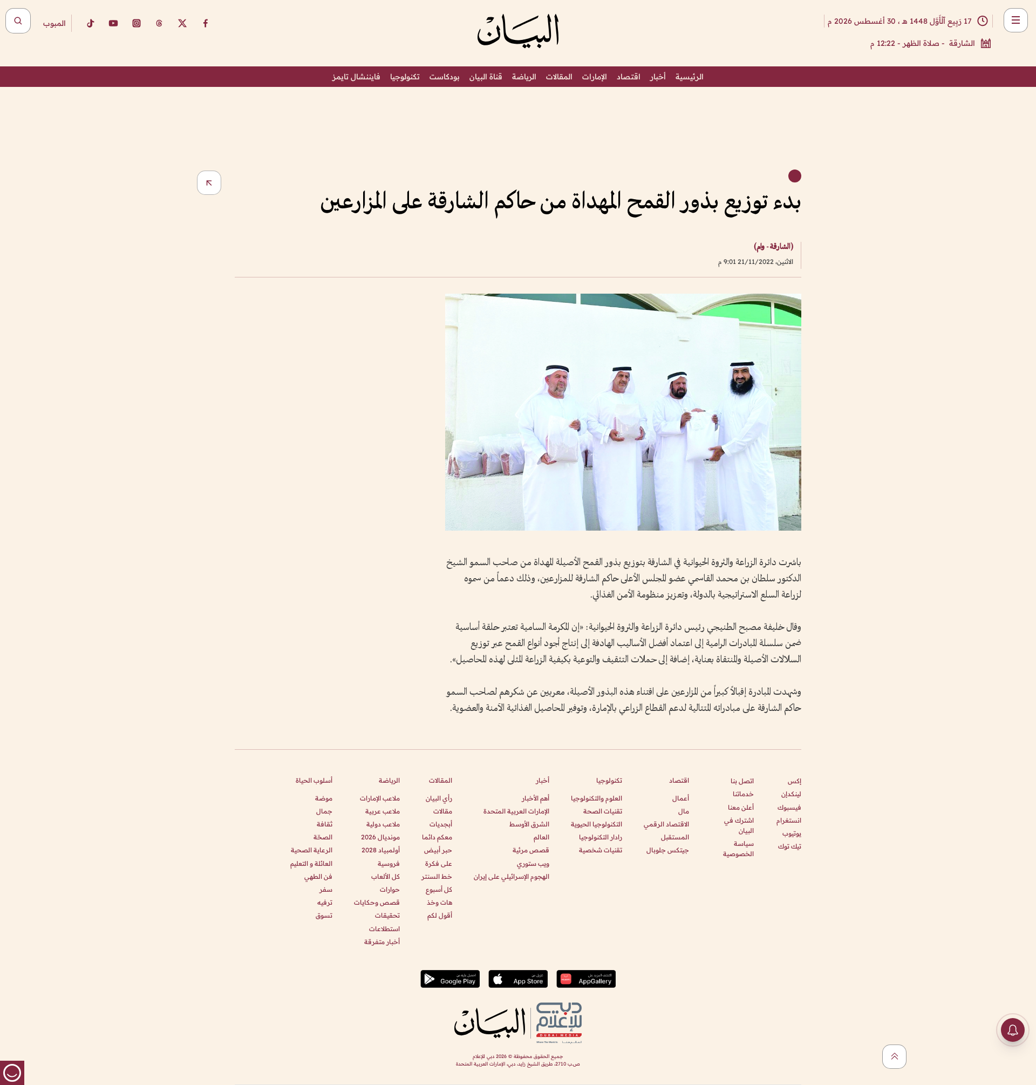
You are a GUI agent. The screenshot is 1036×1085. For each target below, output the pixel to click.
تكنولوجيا (405, 77)
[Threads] (159, 23)
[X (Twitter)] (182, 23)
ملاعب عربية (382, 811)
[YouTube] (113, 23)
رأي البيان (439, 798)
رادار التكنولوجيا (600, 837)
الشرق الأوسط (529, 824)
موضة (323, 798)
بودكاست (445, 77)
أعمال (680, 798)
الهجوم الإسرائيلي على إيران (511, 876)
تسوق (324, 915)
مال (683, 811)
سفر (325, 889)
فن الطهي (318, 876)
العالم (541, 837)
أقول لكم (439, 915)
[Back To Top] (894, 1057)
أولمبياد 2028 (381, 850)
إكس (794, 781)
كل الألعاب (385, 876)
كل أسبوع (439, 889)
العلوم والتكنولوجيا (596, 798)
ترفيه (324, 902)
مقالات (442, 811)
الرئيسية (690, 77)
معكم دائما (437, 837)
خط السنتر (436, 876)
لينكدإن (791, 794)
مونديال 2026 (380, 837)
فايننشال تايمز (356, 77)
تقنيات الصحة (602, 811)
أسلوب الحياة (314, 780)
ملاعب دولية (383, 824)
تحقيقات (387, 915)
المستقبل (675, 837)
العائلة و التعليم (311, 863)
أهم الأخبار (535, 798)
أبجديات (441, 824)
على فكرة (438, 863)
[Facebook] (205, 23)
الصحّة (322, 837)
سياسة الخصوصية (738, 848)
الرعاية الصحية (311, 850)
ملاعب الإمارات (380, 798)
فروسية (389, 863)
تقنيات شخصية (600, 850)
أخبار (658, 77)
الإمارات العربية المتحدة (516, 811)
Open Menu (1015, 20)
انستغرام (788, 820)
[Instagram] (136, 23)
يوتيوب (791, 833)
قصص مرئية (531, 850)
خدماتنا (743, 794)
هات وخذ (439, 902)
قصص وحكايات (377, 902)
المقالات (559, 77)
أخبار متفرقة (382, 942)
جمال (324, 811)
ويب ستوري (533, 863)
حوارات (390, 889)
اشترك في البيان (739, 825)
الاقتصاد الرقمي (666, 824)
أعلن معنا (741, 807)
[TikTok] (90, 23)
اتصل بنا (742, 781)
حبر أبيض (438, 850)
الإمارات (594, 77)
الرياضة (524, 77)
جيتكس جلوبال (667, 850)
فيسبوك (789, 807)
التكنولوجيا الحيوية (596, 824)
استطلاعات (384, 929)
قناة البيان (485, 77)
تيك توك (789, 846)
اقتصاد (628, 77)
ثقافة (324, 824)
